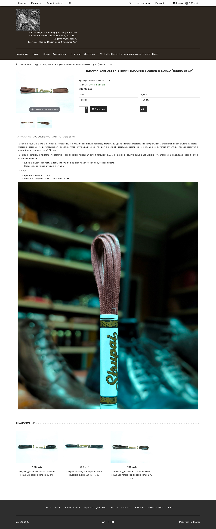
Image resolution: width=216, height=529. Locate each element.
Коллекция (22, 54)
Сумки (34, 54)
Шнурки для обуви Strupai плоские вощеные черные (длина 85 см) (37, 473)
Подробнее (85, 447)
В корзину (99, 109)
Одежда (76, 54)
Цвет (81, 94)
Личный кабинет (54, 3)
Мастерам (89, 54)
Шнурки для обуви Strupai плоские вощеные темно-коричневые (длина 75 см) (131, 475)
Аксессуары (59, 54)
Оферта (88, 507)
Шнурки (37, 64)
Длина (144, 94)
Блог (170, 507)
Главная (22, 3)
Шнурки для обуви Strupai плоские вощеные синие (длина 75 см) (84, 473)
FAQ (57, 507)
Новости (139, 507)
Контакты (36, 3)
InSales (196, 522)
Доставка (101, 507)
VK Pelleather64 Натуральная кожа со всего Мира (129, 54)
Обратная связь (71, 507)
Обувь (46, 54)
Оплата (113, 507)
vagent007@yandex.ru (65, 38)
